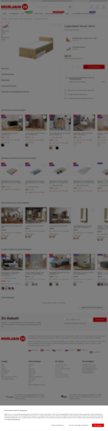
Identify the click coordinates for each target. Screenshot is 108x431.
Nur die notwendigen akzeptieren (79, 425)
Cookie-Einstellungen (57, 425)
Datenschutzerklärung (14, 419)
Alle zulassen (98, 425)
